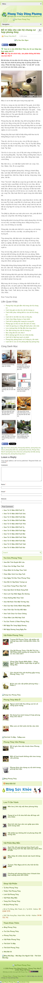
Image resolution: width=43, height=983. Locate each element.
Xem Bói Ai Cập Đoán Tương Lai (15, 582)
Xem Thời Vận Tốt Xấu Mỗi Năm (15, 610)
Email (3, 491)
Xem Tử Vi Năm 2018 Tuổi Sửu (15, 513)
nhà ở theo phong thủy (10, 448)
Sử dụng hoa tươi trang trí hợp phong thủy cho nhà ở (25, 715)
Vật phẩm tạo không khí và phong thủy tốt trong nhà (24, 833)
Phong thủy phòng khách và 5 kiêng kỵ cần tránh (22, 339)
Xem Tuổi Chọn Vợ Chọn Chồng (15, 613)
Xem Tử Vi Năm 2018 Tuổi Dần (14, 517)
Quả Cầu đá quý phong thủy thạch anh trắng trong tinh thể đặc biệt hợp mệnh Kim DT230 (25, 848)
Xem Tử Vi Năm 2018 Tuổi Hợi (14, 547)
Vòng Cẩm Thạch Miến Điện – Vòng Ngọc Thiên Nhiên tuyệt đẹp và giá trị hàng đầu (24, 663)
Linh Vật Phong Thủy (11, 894)
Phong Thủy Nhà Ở (10, 36)
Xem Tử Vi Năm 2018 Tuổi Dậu (14, 541)
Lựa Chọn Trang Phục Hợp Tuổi (15, 586)
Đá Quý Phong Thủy (11, 904)
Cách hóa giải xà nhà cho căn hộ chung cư (20, 310)
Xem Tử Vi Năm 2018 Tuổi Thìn (15, 524)
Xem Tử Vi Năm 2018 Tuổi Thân (15, 537)
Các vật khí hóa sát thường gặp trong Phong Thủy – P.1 (25, 673)
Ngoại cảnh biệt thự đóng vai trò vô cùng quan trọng (24, 704)
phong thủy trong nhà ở (18, 454)
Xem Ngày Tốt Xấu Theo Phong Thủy (17, 578)
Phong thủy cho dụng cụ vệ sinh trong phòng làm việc (25, 768)
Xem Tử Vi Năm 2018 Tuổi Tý (14, 510)
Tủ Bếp (13, 943)
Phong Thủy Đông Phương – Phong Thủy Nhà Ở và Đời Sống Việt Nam (25, 969)
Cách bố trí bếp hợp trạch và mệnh (17, 337)
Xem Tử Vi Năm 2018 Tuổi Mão (15, 520)
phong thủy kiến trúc (12, 450)
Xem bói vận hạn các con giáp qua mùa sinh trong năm (23, 825)
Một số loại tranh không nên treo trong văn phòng (25, 757)
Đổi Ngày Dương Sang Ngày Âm (15, 629)
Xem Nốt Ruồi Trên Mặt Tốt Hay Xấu (16, 602)
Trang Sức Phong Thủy (12, 901)
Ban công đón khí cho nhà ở (15, 333)
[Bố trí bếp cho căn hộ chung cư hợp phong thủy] (21, 84)
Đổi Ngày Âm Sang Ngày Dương (15, 625)
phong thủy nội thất (29, 452)
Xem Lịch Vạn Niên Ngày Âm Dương (17, 594)
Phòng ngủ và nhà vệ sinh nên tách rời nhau (20, 324)
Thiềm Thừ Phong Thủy (12, 891)
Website (3, 499)
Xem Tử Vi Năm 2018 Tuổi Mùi (14, 534)
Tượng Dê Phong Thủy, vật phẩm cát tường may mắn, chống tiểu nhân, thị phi (24, 641)
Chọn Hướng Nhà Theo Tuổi (14, 598)
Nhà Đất (6, 952)
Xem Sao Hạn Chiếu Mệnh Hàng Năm (17, 606)
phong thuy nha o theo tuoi (14, 452)
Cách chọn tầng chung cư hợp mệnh (18, 319)
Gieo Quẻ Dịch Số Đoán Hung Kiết (16, 590)
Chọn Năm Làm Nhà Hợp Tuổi (14, 617)
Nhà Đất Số (10, 784)
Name (3, 484)
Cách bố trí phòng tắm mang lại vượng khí (20, 321)
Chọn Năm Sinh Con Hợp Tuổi (14, 574)
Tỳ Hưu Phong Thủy (11, 888)
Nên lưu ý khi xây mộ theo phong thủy (23, 806)
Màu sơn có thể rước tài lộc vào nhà (24, 726)
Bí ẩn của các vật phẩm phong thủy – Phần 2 (24, 684)
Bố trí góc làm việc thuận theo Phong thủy (24, 747)
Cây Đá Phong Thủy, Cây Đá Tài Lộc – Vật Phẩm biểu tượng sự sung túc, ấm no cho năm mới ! (25, 652)
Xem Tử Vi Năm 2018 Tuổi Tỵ (14, 527)
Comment (4, 465)
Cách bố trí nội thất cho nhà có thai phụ (19, 317)
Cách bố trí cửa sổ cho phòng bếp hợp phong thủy (22, 342)
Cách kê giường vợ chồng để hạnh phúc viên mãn (22, 326)
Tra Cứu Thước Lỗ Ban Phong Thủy (16, 621)
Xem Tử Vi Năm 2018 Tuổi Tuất (15, 544)
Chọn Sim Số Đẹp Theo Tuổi (14, 566)
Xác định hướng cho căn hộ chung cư (18, 330)
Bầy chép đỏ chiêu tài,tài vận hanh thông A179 (24, 856)
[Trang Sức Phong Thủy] (11, 695)
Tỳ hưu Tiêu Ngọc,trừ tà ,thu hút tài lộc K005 (23, 865)
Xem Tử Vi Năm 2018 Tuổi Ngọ (14, 530)
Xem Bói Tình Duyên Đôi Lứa (14, 562)
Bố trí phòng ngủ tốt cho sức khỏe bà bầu (19, 335)
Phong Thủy (12, 927)
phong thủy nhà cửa (25, 450)
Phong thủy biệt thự (24, 448)
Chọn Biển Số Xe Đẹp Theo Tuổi (15, 570)
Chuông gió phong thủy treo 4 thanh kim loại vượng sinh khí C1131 (24, 874)
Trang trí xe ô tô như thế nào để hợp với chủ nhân (23, 816)
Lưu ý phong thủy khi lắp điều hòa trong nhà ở (21, 328)
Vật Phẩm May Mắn (10, 898)
